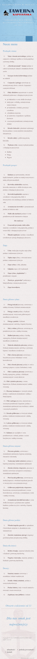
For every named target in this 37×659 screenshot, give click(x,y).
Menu (29, 39)
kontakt (9, 652)
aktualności (11, 649)
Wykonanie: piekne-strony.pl (27, 658)
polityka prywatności (26, 649)
